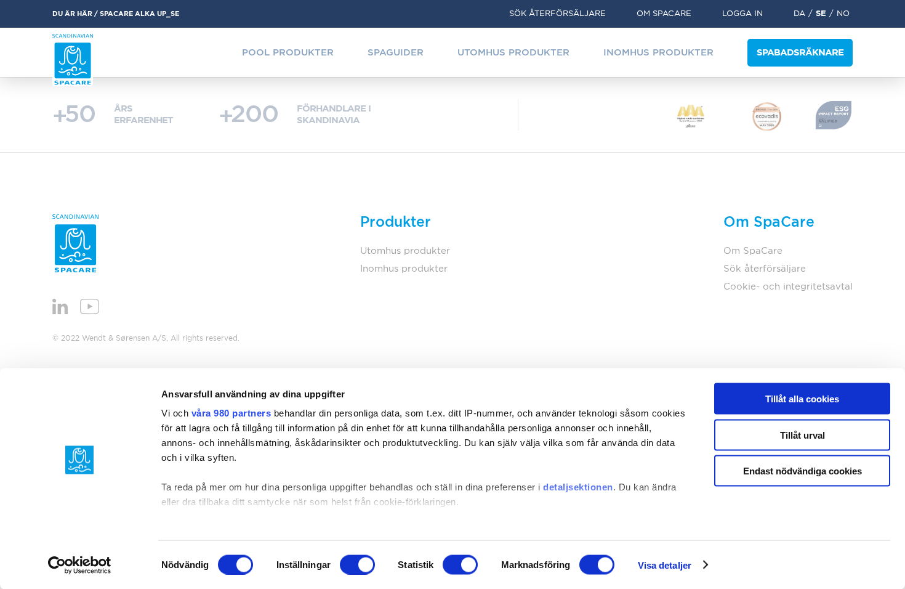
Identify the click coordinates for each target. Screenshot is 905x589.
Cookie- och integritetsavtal (788, 286)
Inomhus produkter (658, 52)
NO (843, 14)
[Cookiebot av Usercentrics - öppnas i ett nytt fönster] (80, 565)
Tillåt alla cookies (802, 399)
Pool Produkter (288, 52)
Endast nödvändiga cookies (802, 471)
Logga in (742, 14)
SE (821, 14)
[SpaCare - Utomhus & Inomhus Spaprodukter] (72, 60)
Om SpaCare (664, 14)
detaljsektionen (578, 487)
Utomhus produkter (513, 52)
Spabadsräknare (800, 52)
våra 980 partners (231, 413)
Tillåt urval (802, 434)
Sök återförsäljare (557, 14)
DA (799, 14)
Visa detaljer (664, 564)
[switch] (357, 564)
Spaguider (396, 52)
